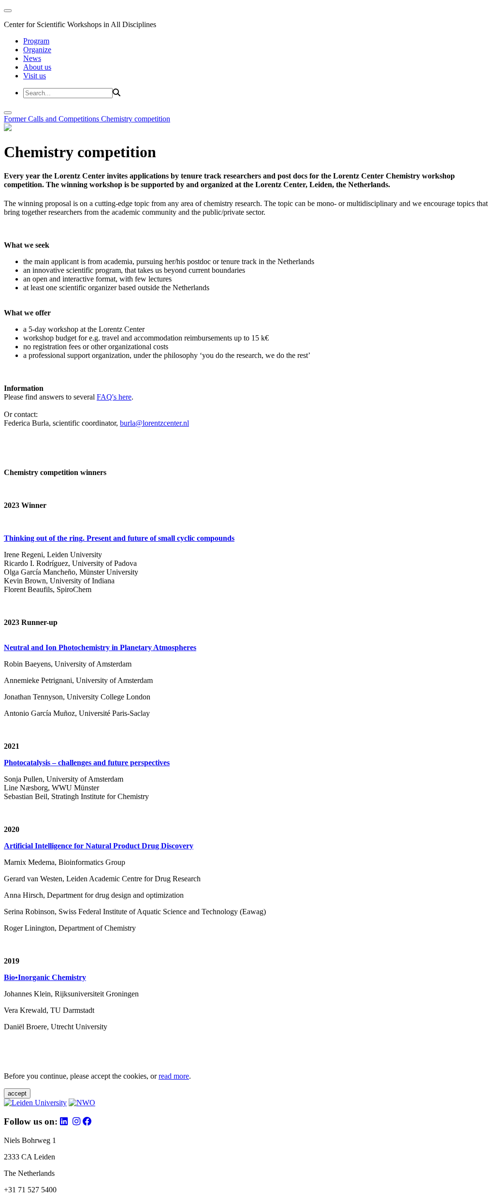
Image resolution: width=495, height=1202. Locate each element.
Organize (37, 49)
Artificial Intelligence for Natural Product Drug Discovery (98, 846)
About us (37, 67)
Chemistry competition (135, 119)
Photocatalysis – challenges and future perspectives (87, 762)
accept (17, 1093)
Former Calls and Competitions (52, 119)
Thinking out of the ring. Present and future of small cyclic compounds (119, 538)
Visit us (34, 76)
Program (36, 41)
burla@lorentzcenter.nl (154, 423)
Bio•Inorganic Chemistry (45, 977)
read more (174, 1076)
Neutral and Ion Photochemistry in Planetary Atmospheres (100, 647)
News (32, 58)
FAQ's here (114, 397)
